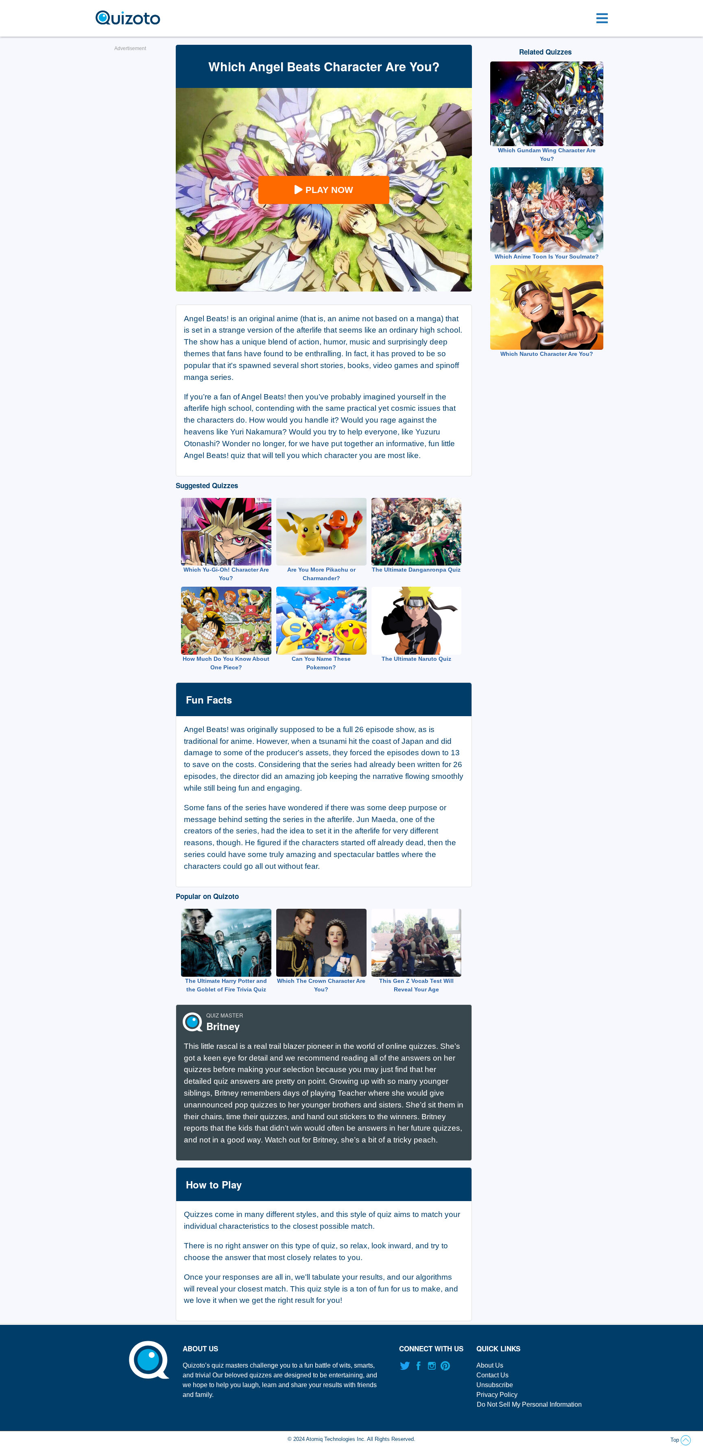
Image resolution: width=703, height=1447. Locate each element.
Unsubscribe (494, 1384)
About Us (489, 1365)
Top (675, 1440)
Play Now (329, 190)
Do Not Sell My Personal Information (529, 1404)
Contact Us (492, 1375)
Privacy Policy (496, 1394)
